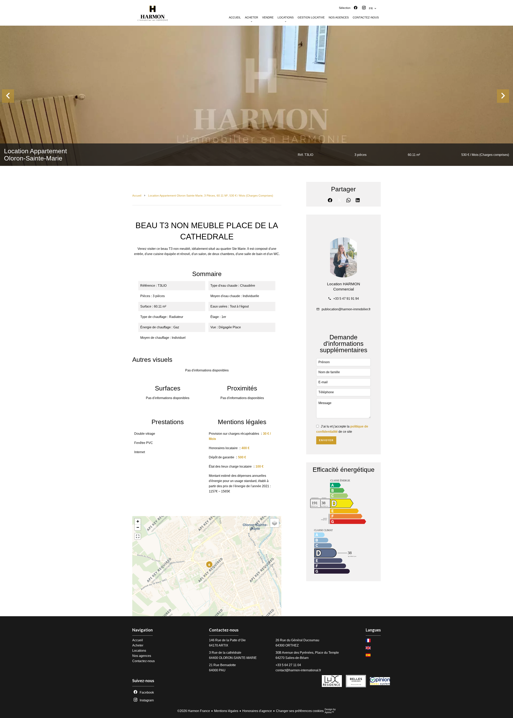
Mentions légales (226, 711)
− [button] (137, 527)
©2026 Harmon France (193, 711)
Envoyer (326, 440)
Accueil (136, 195)
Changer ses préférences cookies (300, 711)
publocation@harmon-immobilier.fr (346, 309)
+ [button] (137, 521)
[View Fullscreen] (138, 536)
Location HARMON (343, 284)
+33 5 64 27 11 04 (288, 665)
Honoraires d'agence (257, 711)
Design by (330, 711)
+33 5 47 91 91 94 (346, 298)
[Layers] (274, 522)
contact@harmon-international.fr (298, 670)
